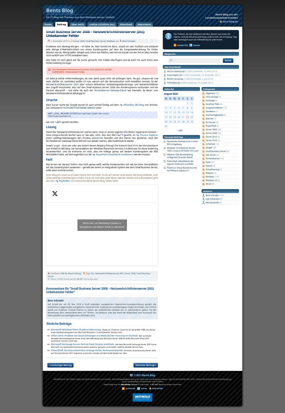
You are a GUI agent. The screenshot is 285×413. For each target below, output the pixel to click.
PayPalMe (64, 180)
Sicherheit (210, 144)
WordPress (125, 384)
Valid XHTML (157, 388)
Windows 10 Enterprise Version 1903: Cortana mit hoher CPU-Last (182, 149)
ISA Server (210, 122)
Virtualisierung (212, 169)
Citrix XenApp (212, 96)
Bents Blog (221, 16)
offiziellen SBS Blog (133, 104)
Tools (208, 162)
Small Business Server (96, 41)
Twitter (196, 45)
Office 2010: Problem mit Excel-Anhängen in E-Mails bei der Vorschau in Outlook (94, 335)
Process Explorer (149, 135)
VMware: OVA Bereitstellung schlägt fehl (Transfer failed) (180, 156)
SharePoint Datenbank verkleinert (114, 154)
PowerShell (211, 125)
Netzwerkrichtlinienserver (107, 273)
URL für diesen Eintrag (71, 273)
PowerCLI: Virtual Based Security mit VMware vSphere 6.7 (182, 169)
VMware (209, 173)
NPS (121, 273)
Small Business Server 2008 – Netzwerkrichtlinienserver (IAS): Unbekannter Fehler (95, 33)
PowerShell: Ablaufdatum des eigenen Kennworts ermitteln (180, 162)
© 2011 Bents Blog (144, 375)
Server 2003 (211, 129)
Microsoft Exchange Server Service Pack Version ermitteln (82, 344)
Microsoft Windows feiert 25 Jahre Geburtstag (76, 329)
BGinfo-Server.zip (175, 78)
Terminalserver (213, 158)
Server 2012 (211, 136)
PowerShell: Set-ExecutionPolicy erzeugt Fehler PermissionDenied (87, 350)
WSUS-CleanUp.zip (175, 71)
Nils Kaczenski (212, 202)
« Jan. (180, 130)
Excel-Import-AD (174, 75)
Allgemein (210, 93)
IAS (92, 273)
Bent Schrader (129, 41)
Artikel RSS (182, 45)
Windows (111, 41)
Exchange (210, 100)
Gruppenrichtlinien (214, 107)
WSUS (208, 184)
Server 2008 (79, 41)
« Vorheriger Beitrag (60, 365)
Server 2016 (211, 140)
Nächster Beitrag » (145, 365)
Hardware (210, 111)
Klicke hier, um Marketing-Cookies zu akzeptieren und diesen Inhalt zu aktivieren (102, 225)
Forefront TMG (212, 104)
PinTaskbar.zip (173, 82)
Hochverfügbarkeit (214, 115)
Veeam (209, 165)
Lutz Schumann (213, 199)
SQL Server (211, 154)
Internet (209, 118)
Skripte (209, 147)
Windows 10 (211, 180)
